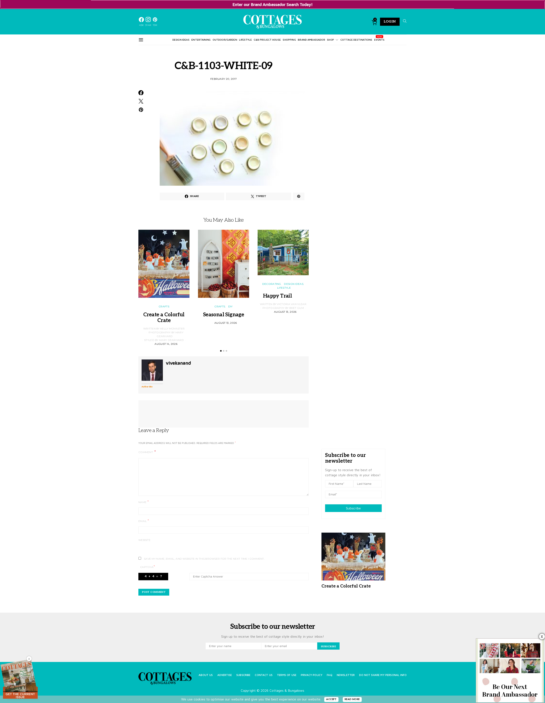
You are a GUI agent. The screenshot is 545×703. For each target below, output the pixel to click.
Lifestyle (245, 39)
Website (144, 540)
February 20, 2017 (223, 78)
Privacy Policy (311, 675)
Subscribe (353, 508)
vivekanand (178, 363)
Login (390, 22)
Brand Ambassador (311, 39)
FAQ (329, 675)
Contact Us (263, 675)
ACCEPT (331, 699)
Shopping (289, 39)
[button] (220, 350)
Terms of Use (286, 675)
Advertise (224, 675)
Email (143, 521)
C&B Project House (267, 39)
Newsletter (346, 675)
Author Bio (147, 386)
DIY (230, 306)
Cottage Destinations (356, 39)
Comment (145, 452)
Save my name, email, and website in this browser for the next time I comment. (204, 558)
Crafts (164, 306)
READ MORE (352, 699)
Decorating (271, 283)
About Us (206, 675)
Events (379, 39)
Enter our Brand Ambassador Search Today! (272, 4)
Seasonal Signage (223, 315)
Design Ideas (180, 39)
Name (143, 502)
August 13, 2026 (225, 322)
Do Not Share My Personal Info (383, 675)
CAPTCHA (147, 567)
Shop (330, 39)
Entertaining (201, 39)
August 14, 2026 (166, 343)
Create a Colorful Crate (164, 318)
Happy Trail (283, 296)
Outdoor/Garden (225, 39)
